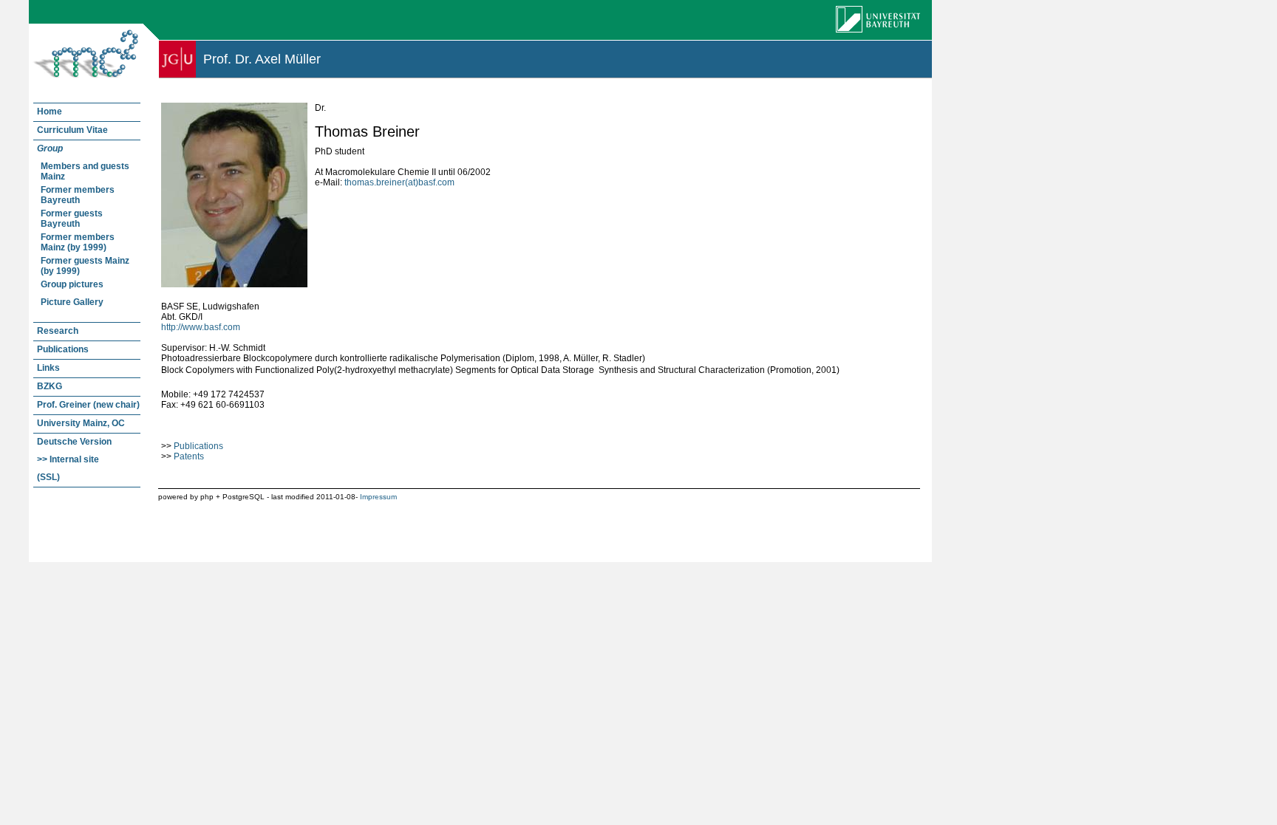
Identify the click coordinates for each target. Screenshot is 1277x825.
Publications (198, 446)
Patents (189, 456)
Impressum (378, 497)
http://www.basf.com (200, 327)
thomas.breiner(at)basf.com (399, 182)
